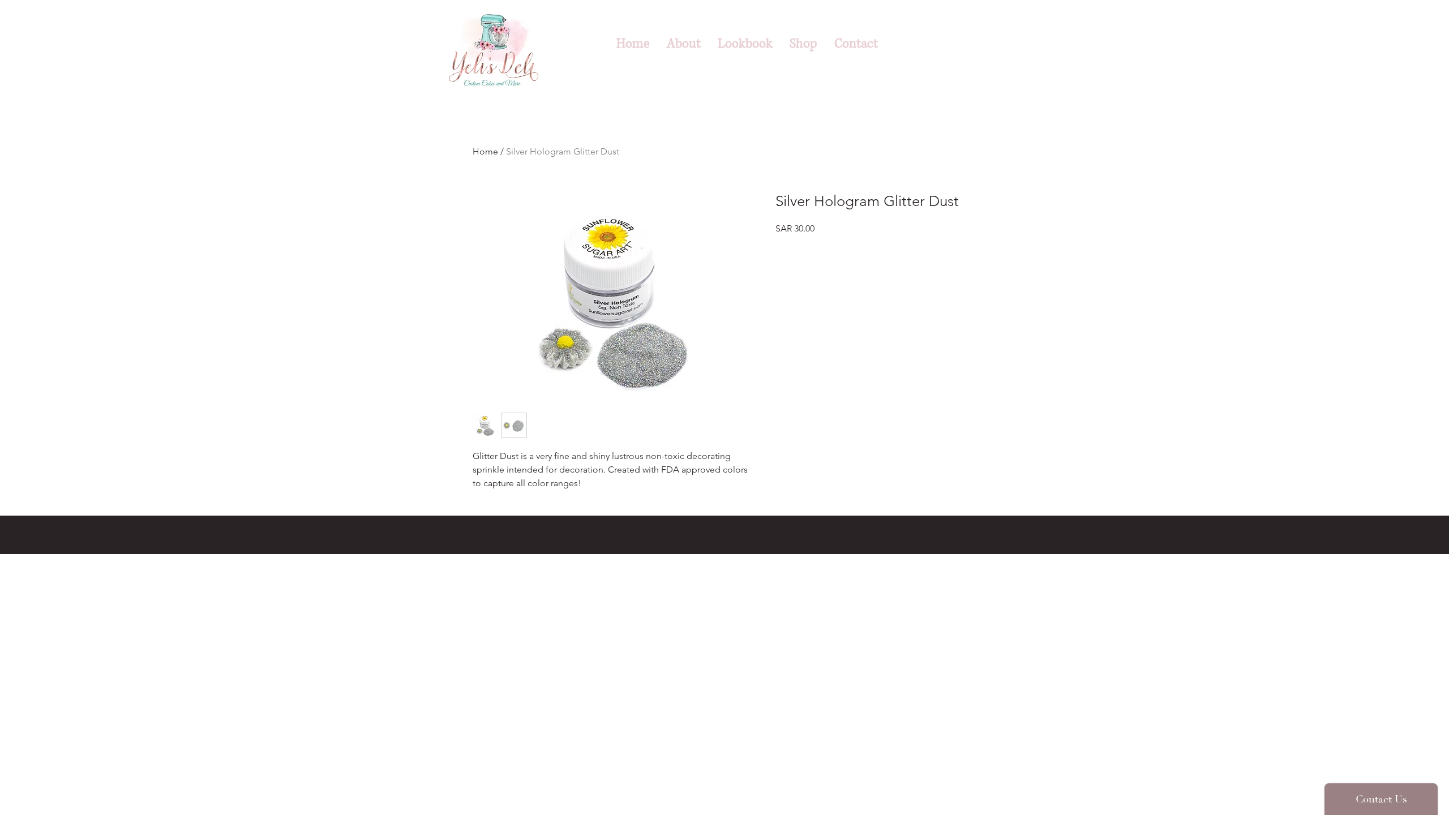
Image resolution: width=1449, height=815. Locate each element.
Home (485, 151)
